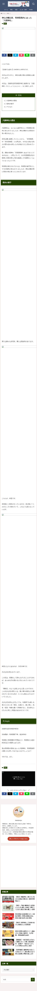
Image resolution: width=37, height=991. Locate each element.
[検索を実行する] (33, 979)
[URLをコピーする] (32, 55)
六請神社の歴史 (11, 100)
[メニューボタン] (3, 4)
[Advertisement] (18, 865)
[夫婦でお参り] (18, 4)
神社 (5, 23)
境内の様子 (10, 104)
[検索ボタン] (33, 4)
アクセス (9, 107)
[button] (4, 55)
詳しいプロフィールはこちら (19, 838)
